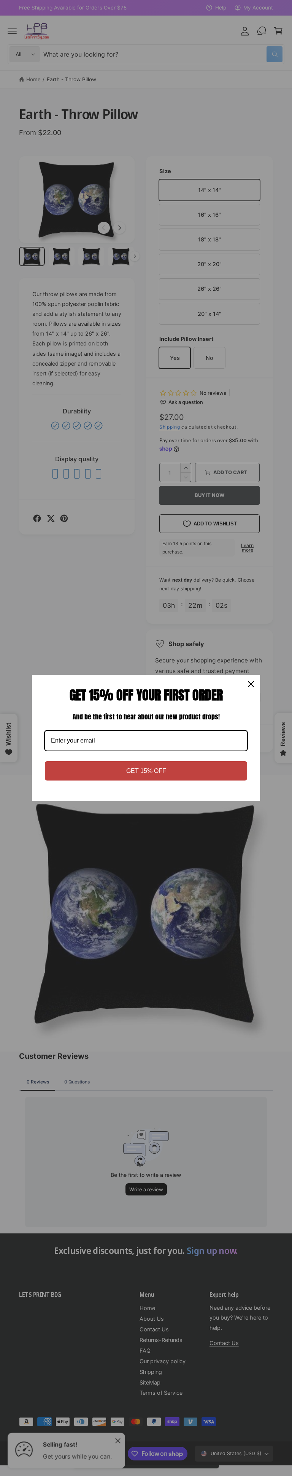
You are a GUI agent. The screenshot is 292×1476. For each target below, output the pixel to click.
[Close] (251, 684)
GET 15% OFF (146, 771)
